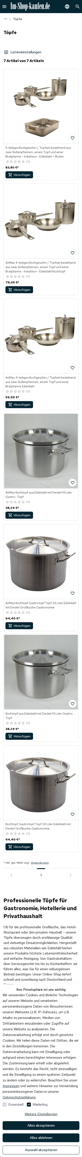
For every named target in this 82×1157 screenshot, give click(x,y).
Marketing (40, 1104)
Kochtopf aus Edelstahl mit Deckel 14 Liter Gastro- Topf (39, 716)
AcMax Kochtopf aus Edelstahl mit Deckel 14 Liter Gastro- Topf (38, 494)
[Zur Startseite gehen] (30, 6)
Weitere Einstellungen (41, 1114)
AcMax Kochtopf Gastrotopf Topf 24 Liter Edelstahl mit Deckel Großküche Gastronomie (40, 605)
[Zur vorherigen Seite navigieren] (11, 875)
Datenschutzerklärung (19, 1097)
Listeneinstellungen (25, 52)
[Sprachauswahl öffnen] (67, 6)
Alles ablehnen (41, 1137)
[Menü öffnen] (4, 6)
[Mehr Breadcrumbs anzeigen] (5, 19)
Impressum (11, 1086)
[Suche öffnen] (77, 6)
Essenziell (15, 1104)
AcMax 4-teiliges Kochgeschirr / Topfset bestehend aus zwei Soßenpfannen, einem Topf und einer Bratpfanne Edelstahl (40, 382)
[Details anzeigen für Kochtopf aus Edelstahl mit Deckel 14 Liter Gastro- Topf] (41, 672)
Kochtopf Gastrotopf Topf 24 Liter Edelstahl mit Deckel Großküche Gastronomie (38, 826)
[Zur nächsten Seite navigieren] (71, 875)
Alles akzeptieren (41, 1125)
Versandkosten (40, 862)
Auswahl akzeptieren (41, 1150)
